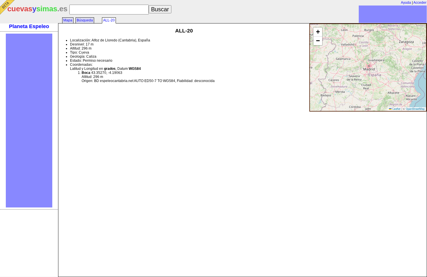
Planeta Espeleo (29, 26)
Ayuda (406, 3)
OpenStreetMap (415, 109)
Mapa (67, 20)
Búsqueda (85, 20)
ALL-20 (109, 20)
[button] (317, 32)
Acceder (419, 3)
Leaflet (396, 109)
